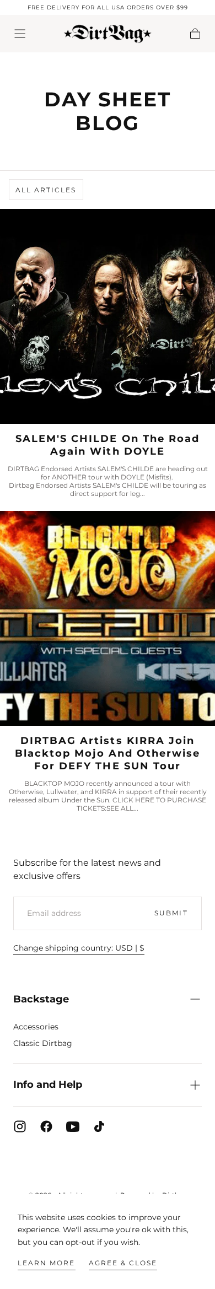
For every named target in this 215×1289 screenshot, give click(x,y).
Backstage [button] (41, 999)
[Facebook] (46, 1126)
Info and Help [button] (47, 1084)
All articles (45, 190)
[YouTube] (73, 1126)
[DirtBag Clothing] (107, 1166)
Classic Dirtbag (42, 1043)
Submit (170, 913)
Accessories (35, 1027)
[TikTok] (99, 1126)
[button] (19, 33)
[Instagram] (20, 1126)
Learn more (46, 1263)
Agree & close (123, 1263)
